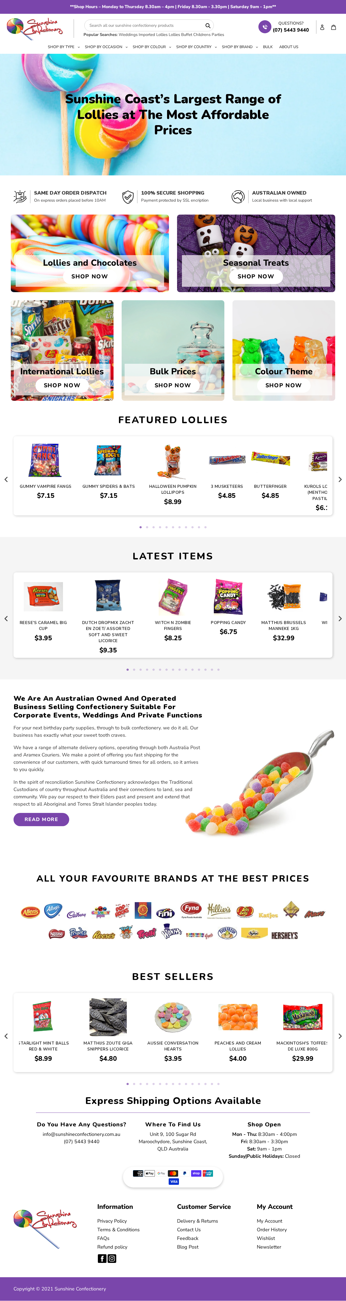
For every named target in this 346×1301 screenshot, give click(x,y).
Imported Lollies (153, 34)
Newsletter (269, 1247)
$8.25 (173, 638)
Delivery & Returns (197, 1221)
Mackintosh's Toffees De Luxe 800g (303, 1046)
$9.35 (108, 650)
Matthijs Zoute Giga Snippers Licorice (108, 1046)
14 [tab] (212, 670)
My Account (269, 1221)
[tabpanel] (173, 475)
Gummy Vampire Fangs (46, 486)
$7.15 (46, 495)
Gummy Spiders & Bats (108, 486)
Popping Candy (228, 622)
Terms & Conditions (118, 1229)
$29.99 (303, 1058)
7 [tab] (179, 527)
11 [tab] (205, 527)
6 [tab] (173, 527)
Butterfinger (270, 486)
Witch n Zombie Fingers (173, 626)
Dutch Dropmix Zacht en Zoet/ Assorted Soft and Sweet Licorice (108, 632)
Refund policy (112, 1247)
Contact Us (189, 1229)
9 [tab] (192, 527)
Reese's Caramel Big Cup (43, 626)
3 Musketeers (227, 486)
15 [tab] (218, 670)
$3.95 (43, 638)
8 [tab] (186, 527)
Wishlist (266, 1238)
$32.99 (283, 638)
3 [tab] (153, 527)
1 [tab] (140, 527)
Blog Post (187, 1247)
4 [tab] (160, 527)
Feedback (187, 1238)
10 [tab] (199, 527)
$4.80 (108, 1058)
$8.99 (173, 502)
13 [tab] (205, 670)
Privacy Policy (112, 1221)
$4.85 (227, 495)
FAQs (103, 1238)
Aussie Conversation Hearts (173, 1046)
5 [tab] (166, 527)
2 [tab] (147, 527)
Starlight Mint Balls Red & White (43, 1046)
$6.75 (228, 632)
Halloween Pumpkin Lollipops (173, 489)
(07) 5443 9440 (81, 1141)
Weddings (128, 34)
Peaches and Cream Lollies (238, 1046)
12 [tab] (199, 670)
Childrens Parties (208, 34)
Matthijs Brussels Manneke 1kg (283, 626)
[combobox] (149, 25)
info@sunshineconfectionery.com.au (81, 1134)
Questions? (291, 23)
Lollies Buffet (180, 34)
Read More (41, 819)
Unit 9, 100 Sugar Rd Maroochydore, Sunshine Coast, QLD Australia (173, 1141)
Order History (272, 1229)
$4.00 (238, 1058)
